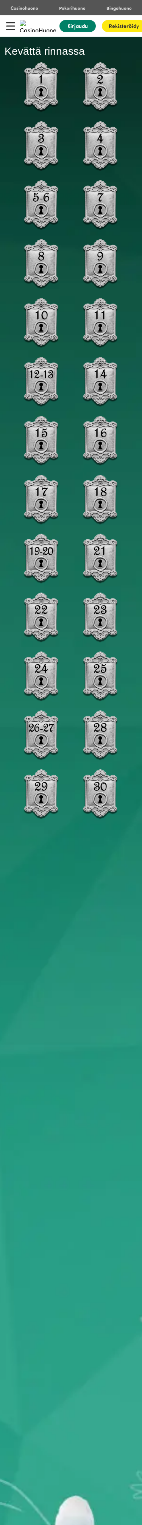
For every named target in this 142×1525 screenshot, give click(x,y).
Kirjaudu (77, 25)
